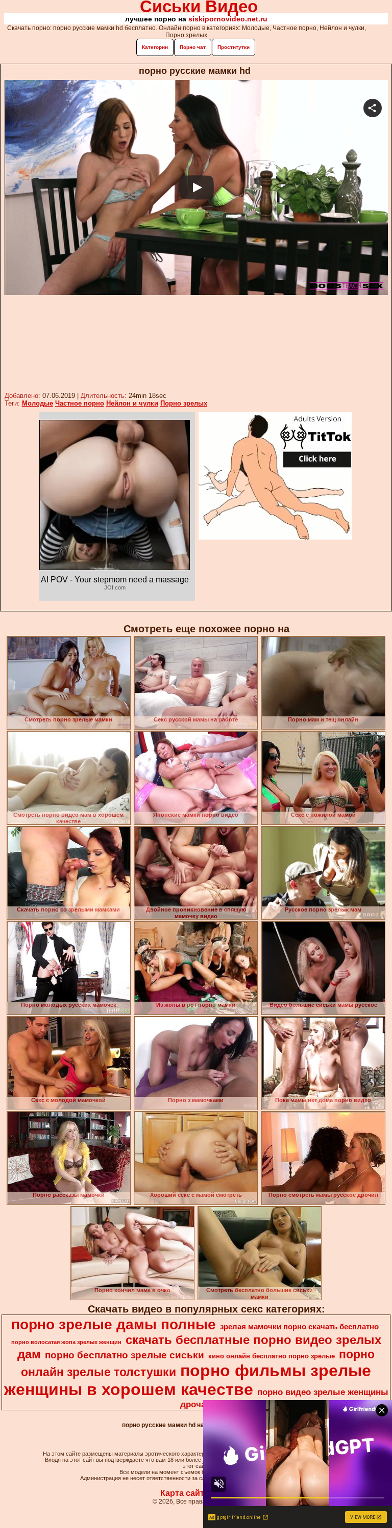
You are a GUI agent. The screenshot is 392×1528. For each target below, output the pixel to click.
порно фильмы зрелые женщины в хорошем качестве (188, 1380)
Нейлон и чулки (132, 403)
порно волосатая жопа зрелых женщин (66, 1342)
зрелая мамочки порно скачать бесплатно (299, 1327)
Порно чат (193, 47)
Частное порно (79, 403)
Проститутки (233, 47)
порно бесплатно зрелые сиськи (124, 1355)
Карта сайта (184, 1493)
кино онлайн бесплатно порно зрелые (271, 1356)
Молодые (37, 403)
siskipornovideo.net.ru (227, 19)
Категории (155, 47)
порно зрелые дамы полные (113, 1324)
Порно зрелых (183, 403)
